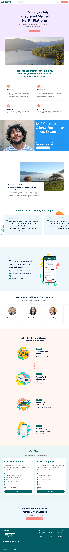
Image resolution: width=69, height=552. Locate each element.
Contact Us (41, 536)
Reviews (60, 532)
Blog (59, 533)
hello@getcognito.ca (10, 533)
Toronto (50, 535)
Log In (57, 2)
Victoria (50, 536)
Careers (60, 536)
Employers (41, 535)
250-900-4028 (9, 535)
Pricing (35, 2)
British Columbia (51, 533)
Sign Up (64, 2)
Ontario (50, 532)
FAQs (59, 535)
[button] (29, 2)
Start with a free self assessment (34, 518)
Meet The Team (42, 532)
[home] (6, 2)
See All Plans (18, 491)
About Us (41, 533)
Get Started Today (34, 31)
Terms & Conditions (5, 549)
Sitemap (20, 548)
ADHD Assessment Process (46, 2)
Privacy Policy (10, 549)
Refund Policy (15, 549)
